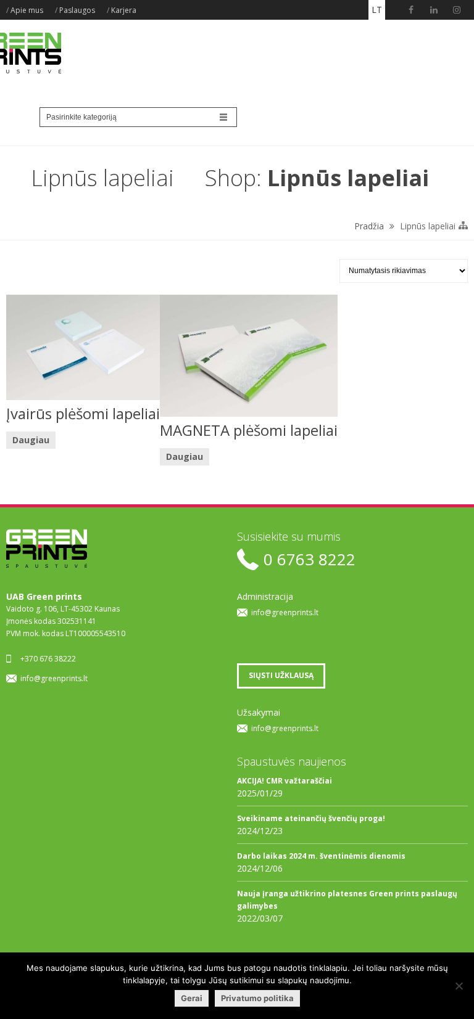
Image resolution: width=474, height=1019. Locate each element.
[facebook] (411, 10)
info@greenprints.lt (54, 678)
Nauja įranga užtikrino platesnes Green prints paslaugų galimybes (347, 899)
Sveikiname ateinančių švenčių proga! (311, 818)
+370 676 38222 (48, 659)
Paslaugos (77, 10)
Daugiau (30, 440)
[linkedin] (434, 10)
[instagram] (457, 10)
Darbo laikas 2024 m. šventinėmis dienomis (321, 856)
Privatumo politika (257, 998)
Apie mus (26, 10)
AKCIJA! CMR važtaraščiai (284, 781)
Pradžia (369, 226)
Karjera (123, 10)
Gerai (191, 998)
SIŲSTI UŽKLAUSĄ (281, 675)
